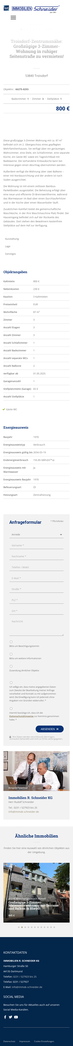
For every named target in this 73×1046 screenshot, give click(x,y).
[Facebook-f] (5, 1017)
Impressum (24, 1041)
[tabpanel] (36, 183)
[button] (13, 17)
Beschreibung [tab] (13, 127)
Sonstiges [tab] (10, 253)
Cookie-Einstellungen (44, 1041)
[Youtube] (16, 1017)
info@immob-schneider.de (27, 987)
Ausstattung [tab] (12, 238)
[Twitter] (10, 1017)
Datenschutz (9, 1041)
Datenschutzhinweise (21, 716)
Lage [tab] (7, 246)
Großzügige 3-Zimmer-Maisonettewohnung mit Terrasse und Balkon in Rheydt (33, 905)
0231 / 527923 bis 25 (24, 976)
